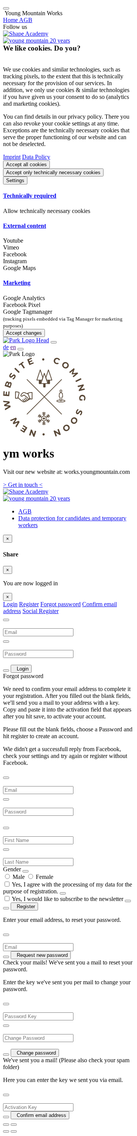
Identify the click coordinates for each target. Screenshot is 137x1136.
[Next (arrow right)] (14, 1131)
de (6, 347)
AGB (25, 511)
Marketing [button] (16, 283)
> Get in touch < (23, 484)
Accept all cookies (26, 164)
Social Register (40, 611)
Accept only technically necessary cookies (53, 172)
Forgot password (60, 604)
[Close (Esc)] (6, 1124)
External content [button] (24, 225)
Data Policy (36, 157)
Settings (15, 180)
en (13, 347)
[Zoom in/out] (14, 1124)
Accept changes (24, 333)
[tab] (68, 195)
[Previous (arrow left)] (6, 1131)
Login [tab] (10, 604)
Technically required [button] (29, 195)
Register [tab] (29, 604)
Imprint (12, 157)
